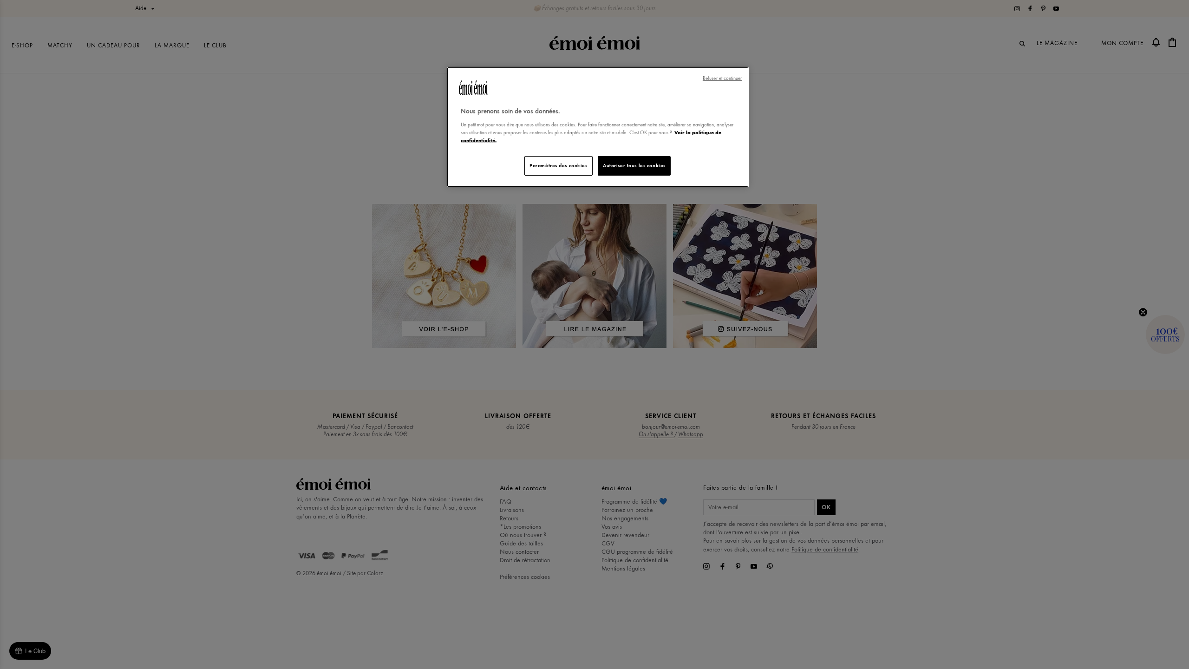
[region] (598, 127)
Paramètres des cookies (558, 165)
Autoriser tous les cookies (634, 165)
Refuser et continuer (722, 78)
